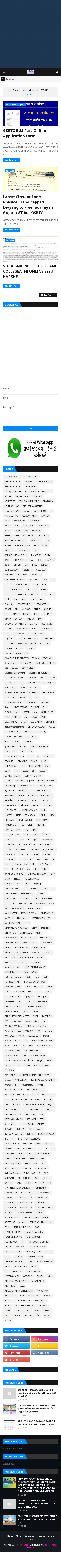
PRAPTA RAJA (20, 1080)
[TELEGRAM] (44, 1359)
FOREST (26, 712)
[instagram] (44, 1339)
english (51, 682)
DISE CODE (45, 643)
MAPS (51, 903)
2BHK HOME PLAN (13, 481)
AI (51, 511)
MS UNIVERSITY (26, 957)
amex (30, 1539)
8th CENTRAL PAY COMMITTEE (38, 491)
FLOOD (8, 712)
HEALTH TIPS (10, 805)
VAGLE (7, 1266)
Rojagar (39, 1129)
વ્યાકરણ (8, 1320)
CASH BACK (33, 579)
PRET (21, 1089)
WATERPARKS (40, 1300)
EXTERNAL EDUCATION (15, 692)
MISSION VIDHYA (30, 942)
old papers (42, 996)
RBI (41, 1114)
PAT (39, 1031)
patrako (48, 1031)
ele (41, 677)
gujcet (40, 780)
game (26, 717)
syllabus (22, 1222)
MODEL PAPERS (22, 947)
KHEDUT (18, 878)
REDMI (43, 1119)
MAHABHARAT (25, 903)
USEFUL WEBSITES (45, 1261)
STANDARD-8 (10, 1207)
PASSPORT (29, 1031)
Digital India (10, 638)
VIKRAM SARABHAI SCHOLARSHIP (19, 1291)
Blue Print (49, 560)
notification (19, 991)
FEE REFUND (10, 697)
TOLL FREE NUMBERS (37, 1246)
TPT (20, 1251)
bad (35, 550)
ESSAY (14, 687)
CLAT (52, 594)
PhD (31, 1045)
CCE (44, 584)
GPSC (30, 751)
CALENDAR (41, 569)
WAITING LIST (24, 1300)
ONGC (21, 1001)
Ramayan (50, 1109)
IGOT (15, 839)
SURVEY (26, 1217)
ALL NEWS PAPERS (29, 516)
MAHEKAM (40, 903)
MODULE (9, 952)
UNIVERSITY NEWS (35, 1256)
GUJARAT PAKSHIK (12, 775)
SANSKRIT (49, 1143)
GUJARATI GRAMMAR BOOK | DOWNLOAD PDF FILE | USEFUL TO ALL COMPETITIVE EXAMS (37, 1503)
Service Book (10, 1168)
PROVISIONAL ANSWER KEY (16, 1094)
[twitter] (16, 1346)
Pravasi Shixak (11, 1085)
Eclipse (15, 668)
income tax (47, 839)
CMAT (15, 599)
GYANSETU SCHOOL (41, 790)
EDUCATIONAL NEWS (14, 677)
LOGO (35, 898)
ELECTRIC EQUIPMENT (14, 682)
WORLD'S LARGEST (42, 1310)
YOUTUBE (28, 1315)
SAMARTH (27, 1143)
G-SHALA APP (47, 712)
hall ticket (9, 800)
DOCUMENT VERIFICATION (16, 653)
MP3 (6, 957)
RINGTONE (20, 1129)
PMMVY (50, 1060)
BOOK (7, 565)
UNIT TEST (19, 1256)
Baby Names (24, 550)
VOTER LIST (9, 1300)
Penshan (45, 1035)
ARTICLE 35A (28, 535)
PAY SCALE (9, 1035)
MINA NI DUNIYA (12, 942)
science (33, 1158)
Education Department (15, 672)
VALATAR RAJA (20, 1266)
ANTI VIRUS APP (11, 525)
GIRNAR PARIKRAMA (13, 736)
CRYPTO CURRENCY (21, 614)
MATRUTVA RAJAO (13, 923)
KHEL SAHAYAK (32, 878)
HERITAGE (36, 805)
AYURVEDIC (10, 550)
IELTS (7, 839)
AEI (17, 506)
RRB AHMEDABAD (46, 1134)
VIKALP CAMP (10, 1286)
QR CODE (47, 1099)
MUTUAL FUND (11, 962)
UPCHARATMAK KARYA (15, 1261)
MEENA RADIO (26, 932)
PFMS (7, 1045)
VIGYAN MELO (38, 1281)
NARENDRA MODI (12, 972)
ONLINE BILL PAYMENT (14, 1006)
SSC (49, 1183)
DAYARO (34, 623)
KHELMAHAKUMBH (13, 883)
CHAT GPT (21, 594)
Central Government (14, 589)
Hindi (43, 810)
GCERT (24, 722)
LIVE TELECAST (27, 893)
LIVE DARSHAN (11, 893)
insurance (23, 854)
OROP (35, 1016)
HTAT (34, 829)
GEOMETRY (51, 722)
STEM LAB (40, 1207)
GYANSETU (23, 790)
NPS (30, 991)
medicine (45, 928)
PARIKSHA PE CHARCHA (36, 1026)
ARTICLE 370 (43, 535)
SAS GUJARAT (29, 1148)
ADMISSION (48, 501)
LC (23, 888)
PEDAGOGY (33, 1035)
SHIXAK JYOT (29, 1173)
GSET (47, 766)
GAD (7, 717)
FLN (44, 707)
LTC (13, 903)
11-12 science (11, 476)
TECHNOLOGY (11, 1241)
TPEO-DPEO (10, 1251)
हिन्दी (38, 1315)
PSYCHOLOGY (48, 1094)
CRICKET (47, 609)
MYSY (36, 962)
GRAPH (44, 761)
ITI (53, 859)
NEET (45, 977)
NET (18, 982)
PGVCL (16, 1045)
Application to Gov (33, 530)
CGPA (43, 589)
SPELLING (9, 1183)
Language (37, 883)
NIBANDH (38, 986)
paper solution (32, 1021)
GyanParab (10, 790)
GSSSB (25, 771)
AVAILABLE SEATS (22, 545)
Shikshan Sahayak (12, 1173)
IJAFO (36, 839)
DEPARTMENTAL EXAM (26, 628)
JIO (6, 869)
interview (46, 854)
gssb (16, 771)
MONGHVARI (22, 952)
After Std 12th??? (12, 511)
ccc (6, 584)
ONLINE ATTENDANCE (37, 1001)
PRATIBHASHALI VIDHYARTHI (42, 1080)
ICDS (34, 834)
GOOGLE (27, 741)
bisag (31, 560)
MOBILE (8, 947)
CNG (24, 599)
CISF (44, 594)
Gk (27, 736)
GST (33, 771)
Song (37, 1178)
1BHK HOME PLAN (29, 476)
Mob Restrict (47, 942)
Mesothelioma (11, 937)
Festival (22, 697)
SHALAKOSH (25, 1168)
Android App (19, 520)
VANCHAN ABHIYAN (13, 1271)
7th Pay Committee (13, 491)
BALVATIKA (36, 555)
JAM (6, 864)
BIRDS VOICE (19, 560)
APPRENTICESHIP (12, 535)
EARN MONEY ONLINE (45, 663)
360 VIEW (29, 481)
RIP (30, 1129)
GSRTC (7, 771)
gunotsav (51, 780)
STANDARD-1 (42, 1188)
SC (46, 1148)
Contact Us (29, 1536)
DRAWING (47, 658)
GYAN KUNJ (10, 785)
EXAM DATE (26, 687)
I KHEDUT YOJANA (12, 834)
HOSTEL (40, 825)
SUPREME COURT (12, 1217)
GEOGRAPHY (36, 722)
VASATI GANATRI (12, 1276)
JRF (35, 869)
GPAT (7, 751)
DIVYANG (31, 648)
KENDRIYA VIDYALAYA (36, 874)
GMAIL (35, 736)
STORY (51, 1207)
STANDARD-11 (27, 1192)
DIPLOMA (9, 643)
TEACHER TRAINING (13, 1237)
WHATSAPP (43, 1305)
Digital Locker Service (28, 638)
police (27, 1065)
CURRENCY (47, 614)
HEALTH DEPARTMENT (42, 800)
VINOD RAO (42, 1291)
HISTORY (8, 815)
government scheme (39, 746)
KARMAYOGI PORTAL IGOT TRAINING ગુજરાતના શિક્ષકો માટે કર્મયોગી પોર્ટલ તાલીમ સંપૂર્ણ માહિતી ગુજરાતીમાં (36, 1408)
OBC (19, 996)
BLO (39, 560)
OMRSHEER (9, 1001)
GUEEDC (43, 771)
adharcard (37, 496)
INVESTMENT (10, 859)
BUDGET (44, 565)
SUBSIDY (8, 1212)
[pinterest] (16, 1352)
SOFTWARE (9, 1178)
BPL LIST (17, 565)
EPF (6, 687)
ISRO (46, 859)
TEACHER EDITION (12, 1232)
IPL (31, 859)
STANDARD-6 (26, 1202)
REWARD (8, 1129)
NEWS (19, 986)
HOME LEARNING (25, 820)
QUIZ (7, 1104)
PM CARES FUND (31, 1050)
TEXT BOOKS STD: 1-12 (38, 1241)
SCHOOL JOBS (25, 1153)
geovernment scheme (14, 726)
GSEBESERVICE (35, 766)
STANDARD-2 (10, 1197)
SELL (44, 1163)
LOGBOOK (24, 898)
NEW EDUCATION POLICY (35, 982)
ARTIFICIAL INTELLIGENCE (16, 540)
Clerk (7, 599)
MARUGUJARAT (35, 908)
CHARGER (9, 594)
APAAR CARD (28, 525)
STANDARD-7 (41, 1202)
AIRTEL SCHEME (11, 516)
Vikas (22, 1286)
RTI (13, 1138)
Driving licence (11, 663)
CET (28, 589)
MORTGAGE (37, 952)
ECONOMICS (27, 668)
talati (50, 1222)
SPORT (28, 1183)
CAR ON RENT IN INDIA (15, 579)
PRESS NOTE (10, 1089)
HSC (26, 829)
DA (39, 619)
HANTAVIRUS (22, 800)
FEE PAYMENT (48, 692)
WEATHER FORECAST (25, 1305)
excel (37, 687)
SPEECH (46, 1178)
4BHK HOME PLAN (13, 486)
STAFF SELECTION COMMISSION (18, 1188)
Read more (10, 160)
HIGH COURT (10, 810)
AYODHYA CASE (41, 545)
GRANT (34, 761)
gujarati (30, 780)
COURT (8, 609)
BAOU (7, 560)
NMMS (49, 986)
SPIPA (19, 1183)
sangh (38, 1143)
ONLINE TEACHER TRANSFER (17, 1016)
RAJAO (51, 1104)
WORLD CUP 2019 (22, 1310)
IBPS (26, 834)
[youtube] (16, 1359)
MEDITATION (10, 932)
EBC (6, 668)
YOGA (17, 1315)
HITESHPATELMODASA (26, 815)
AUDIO (8, 545)
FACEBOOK (33, 692)
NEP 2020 (9, 982)
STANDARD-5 (10, 1202)
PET (25, 1040)
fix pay (7, 707)
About (18, 1536)
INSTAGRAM (10, 854)
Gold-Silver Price (12, 741)
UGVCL (8, 1256)
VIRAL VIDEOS (10, 1295)
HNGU (52, 815)
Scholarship (10, 1153)
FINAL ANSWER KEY (13, 702)
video (50, 1276)
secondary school (12, 1163)
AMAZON (45, 516)
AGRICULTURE (40, 511)
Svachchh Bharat (41, 1217)
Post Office (9, 1070)
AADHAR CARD (22, 496)
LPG (6, 903)
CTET (36, 614)
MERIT (38, 932)
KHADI (7, 878)
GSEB (23, 766)
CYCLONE (19, 619)
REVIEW (41, 1124)
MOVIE (48, 952)
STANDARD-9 (26, 1207)
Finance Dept (31, 702)
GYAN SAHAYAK (44, 785)
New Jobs (9, 986)
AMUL (7, 520)
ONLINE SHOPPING (30, 1011)
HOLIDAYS (9, 820)
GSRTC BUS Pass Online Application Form (24, 133)
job (28, 869)
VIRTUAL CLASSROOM (29, 1295)
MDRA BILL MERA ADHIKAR (16, 928)
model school (39, 947)
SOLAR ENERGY (24, 1178)
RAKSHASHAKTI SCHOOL (15, 1109)
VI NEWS (40, 1276)
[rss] (44, 1346)
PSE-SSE (35, 1094)
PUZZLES (35, 1099)
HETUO (47, 805)
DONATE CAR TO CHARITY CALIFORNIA (22, 658)
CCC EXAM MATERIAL (20, 584)
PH (24, 1045)
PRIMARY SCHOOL (35, 1089)
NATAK (34, 972)
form (35, 712)
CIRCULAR (34, 594)
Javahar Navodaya (20, 864)
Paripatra (9, 1031)
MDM (27, 923)
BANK (47, 555)
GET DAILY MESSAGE (36, 726)
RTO (20, 1138)
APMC (18, 530)
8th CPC (8, 496)
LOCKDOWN (10, 898)
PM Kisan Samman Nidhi (15, 1055)
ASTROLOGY (35, 540)
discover (41, 1536)
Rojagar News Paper (14, 1134)
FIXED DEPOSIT (20, 707)
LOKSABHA (47, 898)
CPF (16, 609)
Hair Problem (46, 795)
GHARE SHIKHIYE (12, 731)
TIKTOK (8, 1246)
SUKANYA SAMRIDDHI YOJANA (29, 1212)
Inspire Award (49, 849)
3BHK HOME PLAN (44, 481)
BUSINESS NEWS (11, 569)
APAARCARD (43, 525)
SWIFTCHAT (10, 1222)
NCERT (28, 977)
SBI (40, 1148)
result (21, 1124)
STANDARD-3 (26, 1197)
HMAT (42, 815)
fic (31, 697)
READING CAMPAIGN (14, 1119)
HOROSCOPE (10, 825)
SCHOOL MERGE (42, 1153)
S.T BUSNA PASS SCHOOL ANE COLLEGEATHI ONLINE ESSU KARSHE (30, 271)
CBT (52, 579)
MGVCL (33, 937)
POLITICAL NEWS (41, 1065)
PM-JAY (40, 1060)
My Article (26, 962)
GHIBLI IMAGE (29, 731)
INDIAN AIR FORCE (27, 844)
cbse (45, 579)
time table (19, 1246)
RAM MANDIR (36, 1109)
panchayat (17, 1021)
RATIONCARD (30, 1114)
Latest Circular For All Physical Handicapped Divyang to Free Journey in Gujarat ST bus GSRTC (28, 204)
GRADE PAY (48, 756)
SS (36, 1183)
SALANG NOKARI (12, 1143)
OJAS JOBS (29, 996)
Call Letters (22, 574)
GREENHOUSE (11, 766)
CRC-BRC (26, 609)
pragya (8, 1080)
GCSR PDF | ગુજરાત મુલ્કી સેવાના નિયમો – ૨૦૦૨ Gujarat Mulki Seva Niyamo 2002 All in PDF (37, 1392)
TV (40, 1251)
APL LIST (8, 530)
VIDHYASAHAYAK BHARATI (16, 1281)
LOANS (41, 893)
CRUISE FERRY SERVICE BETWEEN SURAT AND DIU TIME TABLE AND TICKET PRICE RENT (37, 1519)
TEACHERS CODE (33, 1237)
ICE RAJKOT (45, 834)
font (17, 712)
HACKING (32, 795)
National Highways (13, 977)
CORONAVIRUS (41, 604)
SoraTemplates (21, 1544)
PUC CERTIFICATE (19, 1099)
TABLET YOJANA (37, 1222)
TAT (37, 1227)
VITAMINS (47, 1295)
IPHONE (23, 859)
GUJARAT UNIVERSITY (14, 780)
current (8, 619)
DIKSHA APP (47, 638)
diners (51, 1536)
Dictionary (19, 633)
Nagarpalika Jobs (12, 967)
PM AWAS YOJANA (12, 1050)
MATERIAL (9, 918)
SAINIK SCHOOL (33, 1138)
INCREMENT (10, 844)
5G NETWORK (30, 486)
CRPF (7, 614)
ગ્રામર (46, 1315)
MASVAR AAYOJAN (29, 913)
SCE (53, 1148)
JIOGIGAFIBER (17, 869)
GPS (22, 751)
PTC (6, 1099)
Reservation (10, 1124)
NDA (37, 977)
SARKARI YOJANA (12, 1148)
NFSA (28, 986)
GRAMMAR (22, 761)
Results (31, 1124)
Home (10, 1536)
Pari (44, 1021)
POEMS (18, 1065)
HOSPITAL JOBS (26, 825)
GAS (35, 717)
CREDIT (37, 609)
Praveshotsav (27, 1085)
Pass (19, 1031)
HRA (18, 829)
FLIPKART (35, 707)
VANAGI (34, 1266)
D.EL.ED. (30, 619)
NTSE (48, 991)
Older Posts (47, 295)
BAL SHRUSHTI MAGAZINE (16, 555)
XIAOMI (8, 1315)
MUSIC (40, 957)
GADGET (16, 717)
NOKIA (7, 991)
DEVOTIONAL (45, 628)
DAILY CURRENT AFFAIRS (15, 623)
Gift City (42, 731)
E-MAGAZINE (27, 663)
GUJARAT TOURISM (32, 775)
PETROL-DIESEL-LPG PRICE (42, 1040)
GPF (15, 751)
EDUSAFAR (31, 677)
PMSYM (8, 1065)
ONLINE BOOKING (36, 1006)
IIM (22, 839)
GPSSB (30, 756)
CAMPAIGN (35, 574)
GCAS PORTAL (11, 722)
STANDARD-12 (44, 1192)
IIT (29, 839)
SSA (42, 1183)
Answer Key (34, 520)
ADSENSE (9, 506)
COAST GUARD (36, 599)
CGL (35, 589)
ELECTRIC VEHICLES (36, 682)
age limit (26, 511)
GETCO (52, 726)
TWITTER (49, 1251)
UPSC (31, 1261)
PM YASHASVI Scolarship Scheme (19, 1060)
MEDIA (34, 928)
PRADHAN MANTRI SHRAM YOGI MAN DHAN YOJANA (28, 1075)
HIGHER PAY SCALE (28, 810)
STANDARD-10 (11, 1192)
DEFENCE (9, 628)
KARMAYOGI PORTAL (14, 874)
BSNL (34, 565)
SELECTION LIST (31, 1163)
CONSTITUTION (24, 604)
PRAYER (40, 1085)
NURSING (9, 996)
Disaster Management (26, 643)
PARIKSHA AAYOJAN (13, 1026)
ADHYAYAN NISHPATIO (29, 501)
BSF (26, 565)
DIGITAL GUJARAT (35, 633)
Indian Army (44, 844)
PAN (6, 1021)
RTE (6, 1138)
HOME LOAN (42, 820)
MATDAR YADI (47, 913)
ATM (47, 540)
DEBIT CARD (46, 623)
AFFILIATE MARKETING (32, 506)
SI (39, 1173)
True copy (30, 1251)
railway (16, 1104)
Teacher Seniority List (33, 1232)
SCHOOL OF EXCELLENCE (15, 1158)
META (23, 937)
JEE (33, 864)
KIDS (27, 883)
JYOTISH (43, 869)
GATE (43, 717)
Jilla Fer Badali (44, 864)
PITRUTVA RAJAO (44, 1045)
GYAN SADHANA (26, 785)
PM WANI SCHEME (37, 1055)
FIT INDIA (44, 702)
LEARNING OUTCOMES (38, 888)
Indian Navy (34, 849)
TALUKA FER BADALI (22, 1227)
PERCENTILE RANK (12, 1040)
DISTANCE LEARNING (14, 648)
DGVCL (8, 633)
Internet (35, 854)
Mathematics (22, 918)
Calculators (27, 569)
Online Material (11, 1011)
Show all (31, 94)
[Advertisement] (30, 34)
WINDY (8, 1310)
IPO (38, 859)
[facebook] (16, 1339)
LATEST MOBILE (11, 888)
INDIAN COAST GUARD (15, 849)
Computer (9, 604)
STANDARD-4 (41, 1197)
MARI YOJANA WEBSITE (14, 908)
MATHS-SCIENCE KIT (41, 918)
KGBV (52, 874)
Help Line (24, 805)
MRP (14, 957)
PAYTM (21, 1035)
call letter (9, 574)
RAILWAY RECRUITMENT (33, 1104)
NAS (26, 972)
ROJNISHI (30, 1134)
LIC (53, 888)
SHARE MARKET (41, 1168)
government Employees (15, 746)
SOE (46, 1173)
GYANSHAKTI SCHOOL (14, 795)
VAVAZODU (28, 1276)
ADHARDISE (10, 501)
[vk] (44, 1352)
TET (22, 1241)
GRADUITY (9, 761)
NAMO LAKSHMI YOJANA (34, 967)
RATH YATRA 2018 (13, 1114)
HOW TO (9, 829)
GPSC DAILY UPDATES (14, 756)
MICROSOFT (45, 937)
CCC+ (35, 584)
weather (8, 1305)
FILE (37, 697)
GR (38, 756)
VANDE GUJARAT (33, 1271)
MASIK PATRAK (11, 913)
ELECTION (51, 677)
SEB (42, 1158)
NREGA (39, 991)
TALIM (7, 1227)
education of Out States (39, 672)
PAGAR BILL (47, 1016)
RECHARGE (31, 1119)
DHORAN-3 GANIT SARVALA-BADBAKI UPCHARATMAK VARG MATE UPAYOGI (36, 1423)
